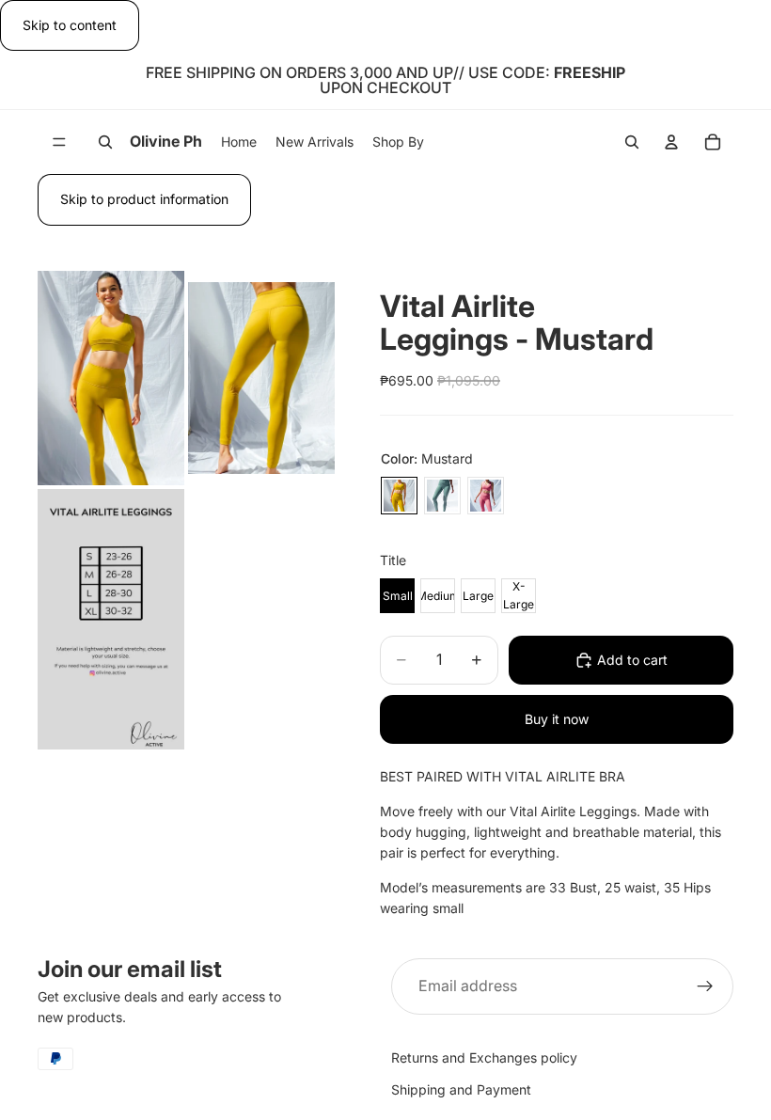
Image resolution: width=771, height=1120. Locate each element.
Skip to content (70, 25)
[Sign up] (705, 986)
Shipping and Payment (461, 1089)
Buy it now (557, 719)
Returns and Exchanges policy (484, 1057)
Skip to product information (144, 199)
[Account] (671, 142)
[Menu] (59, 143)
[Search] (105, 142)
